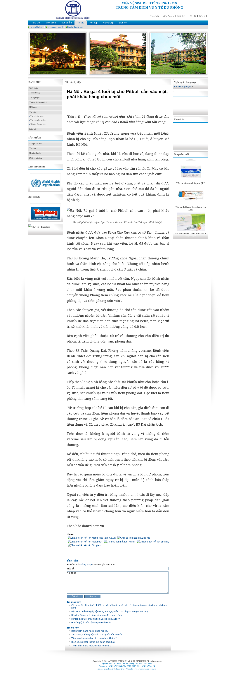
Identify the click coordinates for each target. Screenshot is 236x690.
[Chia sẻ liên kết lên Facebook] (84, 541)
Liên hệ (123, 22)
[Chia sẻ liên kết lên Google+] (84, 545)
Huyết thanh (35, 153)
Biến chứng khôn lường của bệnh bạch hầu (93, 642)
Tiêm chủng (34, 93)
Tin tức (80, 22)
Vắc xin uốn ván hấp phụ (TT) (190, 183)
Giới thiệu (51, 22)
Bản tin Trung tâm (75, 27)
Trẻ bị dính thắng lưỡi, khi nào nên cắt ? (91, 645)
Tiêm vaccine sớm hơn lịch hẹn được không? (94, 638)
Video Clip (108, 22)
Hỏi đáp (94, 22)
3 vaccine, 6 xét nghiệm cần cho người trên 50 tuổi (96, 634)
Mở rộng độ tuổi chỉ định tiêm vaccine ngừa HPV (95, 619)
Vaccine (32, 148)
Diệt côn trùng (35, 158)
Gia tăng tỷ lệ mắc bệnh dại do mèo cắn (91, 622)
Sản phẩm (66, 22)
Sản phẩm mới (35, 144)
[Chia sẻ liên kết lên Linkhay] (152, 541)
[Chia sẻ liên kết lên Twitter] (119, 541)
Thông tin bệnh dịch (38, 102)
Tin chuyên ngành (55, 27)
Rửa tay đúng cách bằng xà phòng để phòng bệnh (96, 615)
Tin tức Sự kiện (36, 27)
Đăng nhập (86, 564)
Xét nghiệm (34, 98)
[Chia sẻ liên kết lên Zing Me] (133, 537)
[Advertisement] (191, 105)
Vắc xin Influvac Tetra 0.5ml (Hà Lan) (190, 208)
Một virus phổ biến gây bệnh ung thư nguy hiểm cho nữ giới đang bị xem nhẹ (109, 611)
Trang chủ (35, 22)
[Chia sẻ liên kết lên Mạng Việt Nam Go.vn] (91, 537)
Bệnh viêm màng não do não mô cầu (89, 631)
